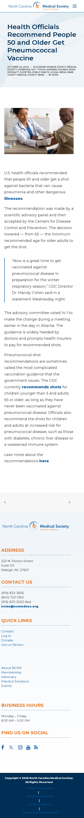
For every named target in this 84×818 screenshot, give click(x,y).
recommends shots (41, 387)
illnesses (13, 198)
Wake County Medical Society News (40, 73)
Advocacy (8, 677)
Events (6, 686)
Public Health (41, 72)
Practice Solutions (15, 681)
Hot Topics (38, 69)
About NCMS (11, 668)
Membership (11, 672)
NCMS (55, 75)
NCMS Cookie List (40, 804)
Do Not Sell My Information (40, 812)
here (44, 461)
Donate (7, 640)
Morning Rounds (57, 69)
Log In (6, 636)
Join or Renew (12, 645)
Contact (7, 631)
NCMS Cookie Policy (40, 796)
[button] (2, 748)
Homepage (24, 69)
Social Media (58, 72)
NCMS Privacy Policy (40, 788)
